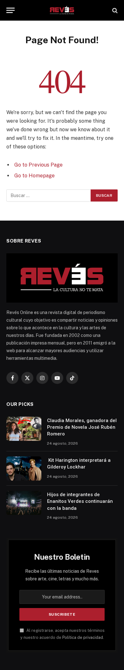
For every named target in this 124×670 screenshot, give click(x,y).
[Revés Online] (62, 10)
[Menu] (10, 10)
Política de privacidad (82, 637)
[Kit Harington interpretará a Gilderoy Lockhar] (23, 468)
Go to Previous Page (38, 165)
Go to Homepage (34, 176)
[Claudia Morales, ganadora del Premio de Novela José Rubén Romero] (23, 429)
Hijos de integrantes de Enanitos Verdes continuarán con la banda (80, 501)
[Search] (114, 10)
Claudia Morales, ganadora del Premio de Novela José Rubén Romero (82, 427)
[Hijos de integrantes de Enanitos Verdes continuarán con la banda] (23, 503)
